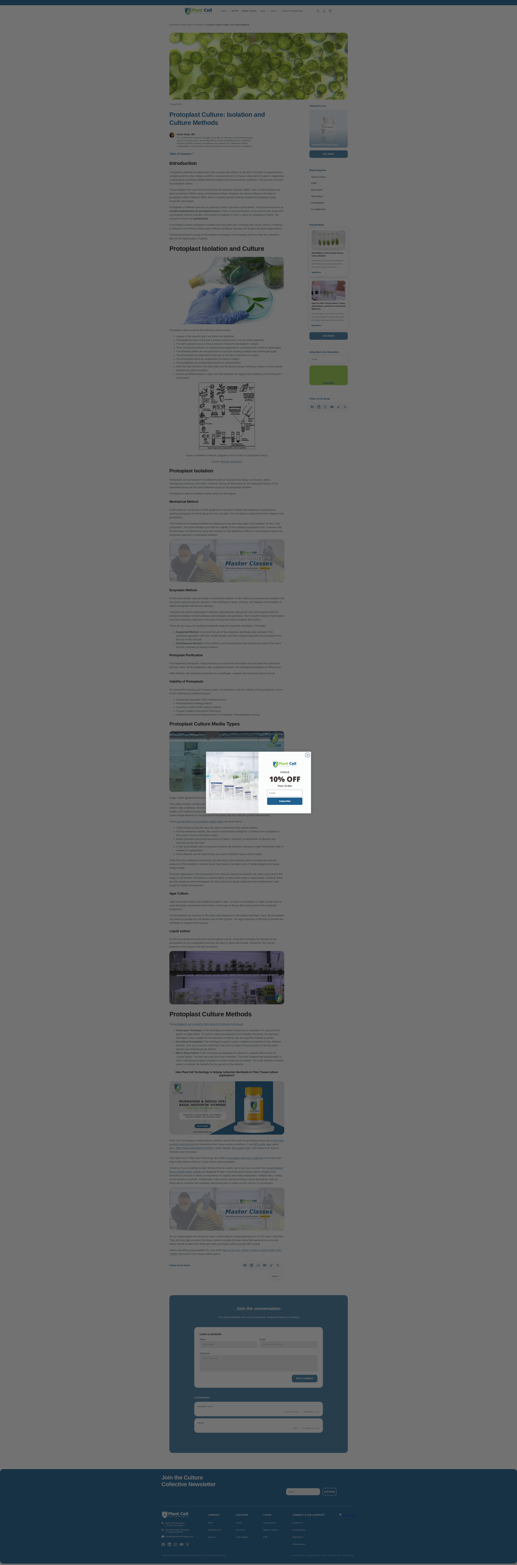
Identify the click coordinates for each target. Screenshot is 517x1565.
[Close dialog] (307, 755)
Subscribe (284, 801)
